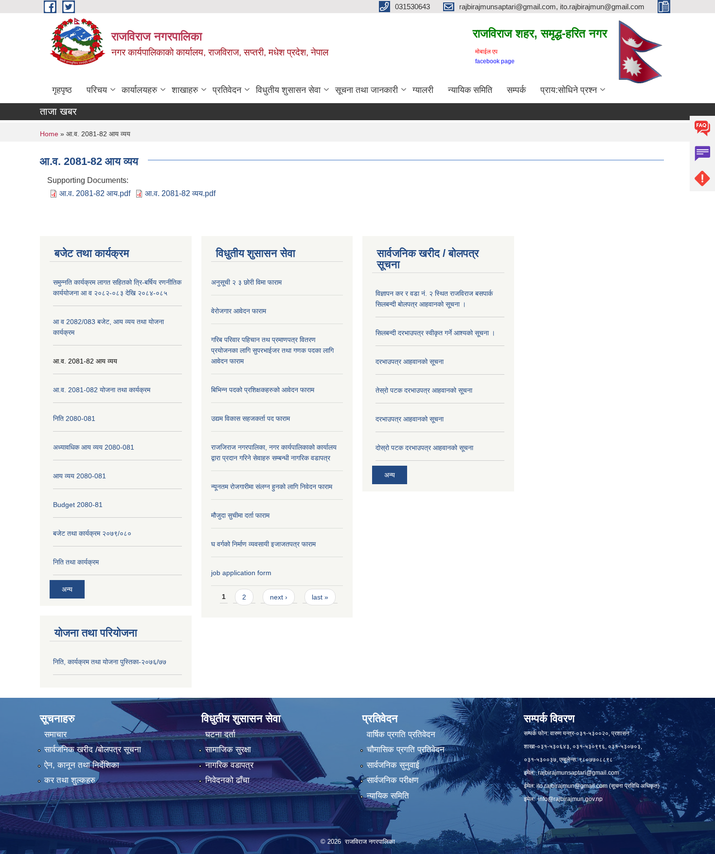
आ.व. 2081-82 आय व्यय (85, 361)
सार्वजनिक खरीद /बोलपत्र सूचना (92, 749)
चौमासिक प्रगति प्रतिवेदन (406, 749)
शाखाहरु (185, 90)
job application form (241, 573)
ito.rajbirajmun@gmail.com (572, 785)
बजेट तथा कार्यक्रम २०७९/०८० (92, 533)
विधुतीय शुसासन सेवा (288, 90)
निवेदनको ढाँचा (227, 780)
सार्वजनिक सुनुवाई (393, 765)
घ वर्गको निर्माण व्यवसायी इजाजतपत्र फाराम (263, 544)
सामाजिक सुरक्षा (228, 749)
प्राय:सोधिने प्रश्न (568, 90)
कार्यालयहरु (139, 90)
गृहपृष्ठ (62, 90)
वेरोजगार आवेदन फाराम (238, 311)
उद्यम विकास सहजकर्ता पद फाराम (250, 418)
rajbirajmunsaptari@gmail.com (578, 772)
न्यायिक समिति (470, 90)
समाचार (55, 734)
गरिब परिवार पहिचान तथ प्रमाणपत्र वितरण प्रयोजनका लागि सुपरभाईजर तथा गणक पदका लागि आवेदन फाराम (272, 350)
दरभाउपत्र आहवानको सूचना (409, 361)
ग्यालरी (422, 90)
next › (278, 597)
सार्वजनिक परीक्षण (392, 780)
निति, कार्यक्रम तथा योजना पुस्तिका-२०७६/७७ (109, 662)
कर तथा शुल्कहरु (69, 780)
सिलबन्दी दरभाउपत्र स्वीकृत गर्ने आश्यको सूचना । (435, 333)
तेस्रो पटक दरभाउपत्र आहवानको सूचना (423, 390)
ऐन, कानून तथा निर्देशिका (81, 765)
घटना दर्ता (220, 734)
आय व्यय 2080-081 (79, 476)
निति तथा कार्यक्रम (76, 562)
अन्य (67, 589)
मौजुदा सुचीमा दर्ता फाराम (240, 515)
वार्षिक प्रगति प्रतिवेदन (401, 734)
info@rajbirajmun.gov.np (570, 799)
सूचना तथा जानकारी (366, 90)
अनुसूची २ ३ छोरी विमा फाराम (246, 282)
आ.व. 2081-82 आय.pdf (94, 193)
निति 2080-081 (74, 418)
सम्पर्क (516, 90)
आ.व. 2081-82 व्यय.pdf (180, 193)
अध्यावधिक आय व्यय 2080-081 (93, 447)
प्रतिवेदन (227, 90)
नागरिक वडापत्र (229, 765)
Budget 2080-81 (78, 505)
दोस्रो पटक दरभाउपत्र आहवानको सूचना (424, 448)
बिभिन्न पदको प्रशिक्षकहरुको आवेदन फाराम (262, 390)
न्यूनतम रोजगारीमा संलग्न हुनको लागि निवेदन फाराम (271, 487)
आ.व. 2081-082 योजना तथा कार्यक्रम (101, 390)
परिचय (97, 90)
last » (320, 597)
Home (49, 134)
